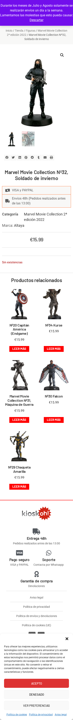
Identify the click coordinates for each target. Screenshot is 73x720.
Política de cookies (16, 714)
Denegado (36, 694)
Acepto (36, 683)
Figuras (30, 30)
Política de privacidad (41, 714)
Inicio (9, 30)
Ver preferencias (36, 705)
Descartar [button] (36, 20)
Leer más (19, 348)
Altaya (19, 225)
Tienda (19, 30)
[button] (67, 639)
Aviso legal (61, 714)
